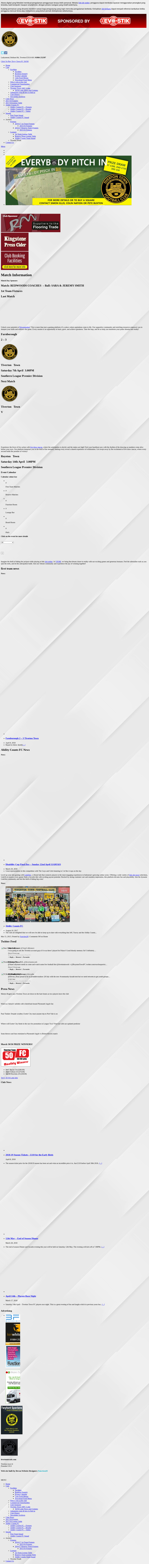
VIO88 (58, 562)
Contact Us (10, 142)
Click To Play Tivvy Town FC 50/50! (15, 61)
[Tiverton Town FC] (9, 46)
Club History (15, 95)
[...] (24, 745)
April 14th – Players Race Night (21, 1296)
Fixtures (13, 122)
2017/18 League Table (14, 103)
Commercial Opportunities (20, 84)
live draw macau (36, 447)
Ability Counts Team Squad (25, 138)
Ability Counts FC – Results (20, 109)
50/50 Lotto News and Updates (26, 90)
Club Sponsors (15, 86)
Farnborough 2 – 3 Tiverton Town (22, 738)
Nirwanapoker (24, 327)
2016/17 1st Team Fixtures (24, 124)
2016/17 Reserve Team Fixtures (26, 128)
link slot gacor (134, 875)
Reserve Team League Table (25, 136)
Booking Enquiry (21, 74)
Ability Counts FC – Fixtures (21, 107)
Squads (8, 113)
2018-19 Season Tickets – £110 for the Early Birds (29, 1155)
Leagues (13, 132)
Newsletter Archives (17, 97)
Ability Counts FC (12, 105)
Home (8, 65)
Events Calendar (21, 76)
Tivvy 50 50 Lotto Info (9, 1078)
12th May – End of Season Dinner (22, 1238)
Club (7, 67)
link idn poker (84, 3)
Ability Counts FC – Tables (20, 111)
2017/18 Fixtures (12, 101)
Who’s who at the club (18, 82)
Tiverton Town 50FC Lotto (20, 88)
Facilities (13, 70)
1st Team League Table (23, 134)
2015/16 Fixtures (26, 126)
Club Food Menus (21, 78)
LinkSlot (27, 875)
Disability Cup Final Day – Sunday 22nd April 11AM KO (33, 864)
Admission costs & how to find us (22, 92)
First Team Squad (16, 115)
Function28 (24, 937)
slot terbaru (106, 9)
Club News (10, 99)
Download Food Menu (23, 80)
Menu (3, 146)
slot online (48, 562)
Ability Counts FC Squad (19, 117)
